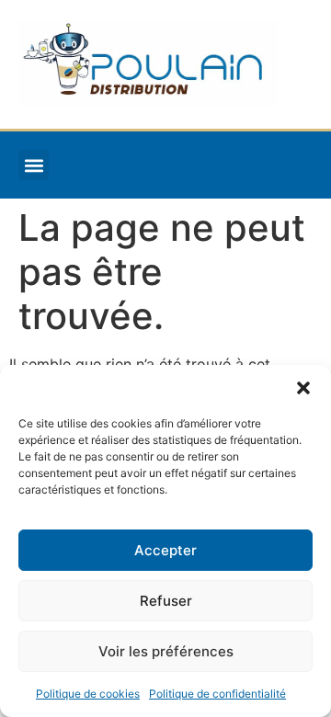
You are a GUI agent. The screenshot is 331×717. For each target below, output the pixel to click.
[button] (303, 388)
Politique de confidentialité (217, 693)
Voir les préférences (166, 651)
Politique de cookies (88, 693)
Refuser (166, 600)
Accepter (165, 550)
